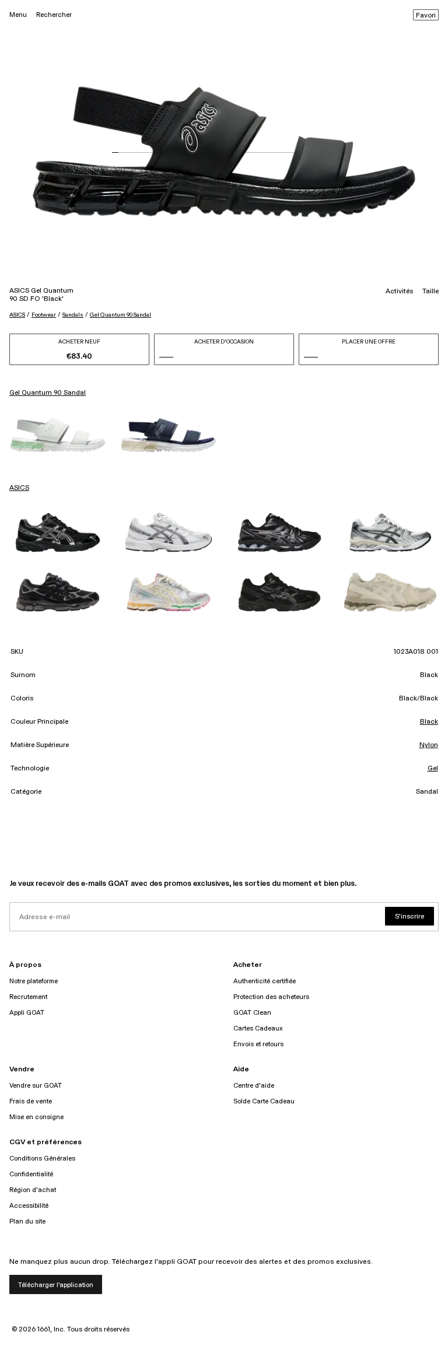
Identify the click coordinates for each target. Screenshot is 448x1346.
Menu (18, 15)
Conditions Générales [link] (42, 1158)
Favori (426, 15)
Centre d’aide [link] (253, 1085)
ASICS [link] (19, 488)
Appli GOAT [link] (26, 1012)
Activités (399, 291)
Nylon (428, 745)
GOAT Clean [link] (252, 1012)
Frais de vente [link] (30, 1101)
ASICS (17, 315)
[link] (57, 435)
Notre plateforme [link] (33, 981)
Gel (433, 768)
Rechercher (54, 15)
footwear (44, 315)
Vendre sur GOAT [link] (35, 1085)
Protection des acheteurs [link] (271, 997)
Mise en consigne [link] (36, 1117)
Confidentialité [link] (31, 1174)
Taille (430, 291)
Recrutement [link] (28, 997)
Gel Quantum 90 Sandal (120, 315)
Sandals (72, 315)
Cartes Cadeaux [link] (258, 1028)
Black (429, 721)
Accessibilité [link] (28, 1206)
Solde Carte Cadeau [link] (264, 1101)
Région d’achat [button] (32, 1190)
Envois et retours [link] (258, 1044)
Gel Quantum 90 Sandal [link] (47, 393)
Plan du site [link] (27, 1221)
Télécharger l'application (55, 1285)
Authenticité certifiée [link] (264, 981)
